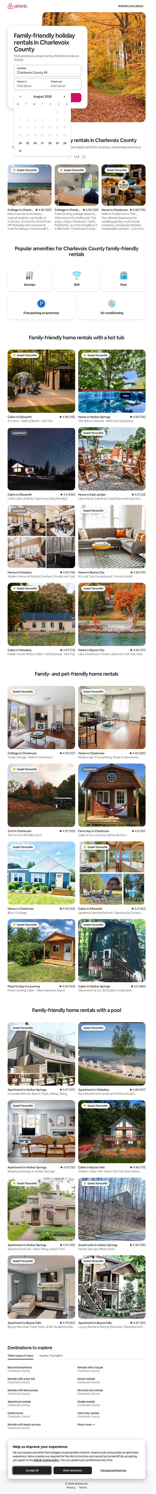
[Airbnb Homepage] (17, 6)
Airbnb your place (130, 6)
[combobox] (47, 72)
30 (64, 143)
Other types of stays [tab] (20, 1355)
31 (20, 151)
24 (20, 143)
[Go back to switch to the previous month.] (20, 97)
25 (27, 143)
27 (42, 143)
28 (49, 143)
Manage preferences (113, 1470)
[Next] (84, 157)
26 (35, 143)
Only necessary (72, 1470)
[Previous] (70, 157)
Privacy (71, 1487)
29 (57, 143)
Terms (83, 1487)
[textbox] (31, 86)
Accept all (32, 1470)
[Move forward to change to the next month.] (64, 97)
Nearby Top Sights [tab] (51, 1355)
